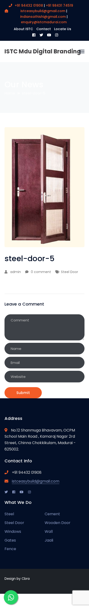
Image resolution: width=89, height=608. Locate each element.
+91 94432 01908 (29, 5)
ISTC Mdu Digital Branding (43, 51)
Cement (52, 514)
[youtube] (21, 491)
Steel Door (69, 271)
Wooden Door (57, 522)
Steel (9, 514)
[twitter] (6, 491)
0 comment (41, 271)
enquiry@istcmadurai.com (44, 22)
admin (15, 271)
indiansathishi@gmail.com (43, 16)
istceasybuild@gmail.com (42, 11)
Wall (49, 531)
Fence (10, 549)
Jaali (49, 540)
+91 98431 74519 (59, 5)
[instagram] (29, 491)
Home (10, 93)
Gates (10, 540)
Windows (13, 531)
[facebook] (13, 491)
